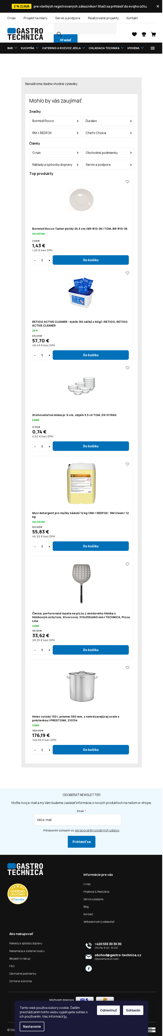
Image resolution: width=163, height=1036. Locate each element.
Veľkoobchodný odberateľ (97, 922)
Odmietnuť (107, 1010)
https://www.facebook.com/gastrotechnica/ (87, 968)
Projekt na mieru (34, 18)
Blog (84, 906)
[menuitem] (11, 48)
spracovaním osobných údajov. (96, 830)
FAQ (10, 966)
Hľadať (64, 40)
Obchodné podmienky (21, 973)
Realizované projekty (101, 18)
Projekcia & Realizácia (95, 891)
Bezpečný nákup (18, 958)
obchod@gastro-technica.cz (116, 955)
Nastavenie (31, 1026)
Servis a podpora (66, 18)
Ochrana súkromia (19, 981)
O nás (10, 18)
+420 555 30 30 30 (106, 944)
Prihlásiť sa (80, 842)
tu (63, 1016)
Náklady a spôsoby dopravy (24, 943)
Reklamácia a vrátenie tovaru (25, 951)
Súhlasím (132, 1010)
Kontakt (130, 18)
